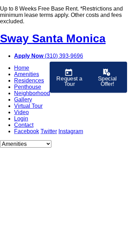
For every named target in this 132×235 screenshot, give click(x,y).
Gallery (23, 100)
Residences (29, 81)
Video (21, 112)
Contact (23, 125)
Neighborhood (32, 93)
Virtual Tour (28, 106)
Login (21, 119)
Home (21, 68)
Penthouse (27, 87)
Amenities (26, 74)
